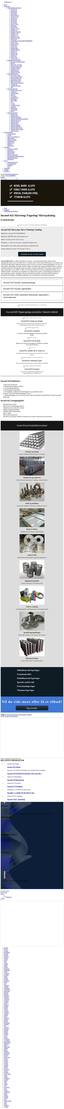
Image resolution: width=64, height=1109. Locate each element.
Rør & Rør (10, 150)
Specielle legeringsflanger (32, 632)
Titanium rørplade (15, 125)
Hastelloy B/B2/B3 (16, 32)
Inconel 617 (14, 21)
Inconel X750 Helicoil (34, 888)
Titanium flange (15, 122)
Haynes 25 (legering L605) (18, 62)
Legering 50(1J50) (15, 86)
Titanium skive (14, 116)
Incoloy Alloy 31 (15, 59)
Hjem (5, 5)
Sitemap (6, 885)
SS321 (12, 111)
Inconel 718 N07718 (6, 823)
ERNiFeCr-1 (10, 146)
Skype (2, 894)
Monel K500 (14, 27)
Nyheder (6, 170)
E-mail (2, 898)
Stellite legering (15, 71)
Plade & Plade (11, 152)
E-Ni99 (9, 135)
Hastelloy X (14, 30)
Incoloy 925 (14, 47)
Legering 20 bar (8, 888)
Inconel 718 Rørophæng (11, 716)
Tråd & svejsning (32, 607)
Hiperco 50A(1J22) (16, 81)
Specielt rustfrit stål (12, 89)
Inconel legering (5, 855)
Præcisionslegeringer (12, 74)
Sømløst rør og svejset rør (32, 477)
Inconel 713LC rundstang (16, 799)
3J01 (12, 87)
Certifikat (9, 165)
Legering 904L (15, 93)
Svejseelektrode (11, 134)
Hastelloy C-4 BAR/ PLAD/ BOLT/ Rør (20, 793)
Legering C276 (17, 888)
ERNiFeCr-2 (10, 143)
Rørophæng (10, 159)
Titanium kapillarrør (16, 117)
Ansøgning (7, 168)
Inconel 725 (14, 18)
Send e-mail (4, 892)
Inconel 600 (14, 12)
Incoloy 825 (14, 39)
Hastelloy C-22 (15, 36)
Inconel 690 (14, 23)
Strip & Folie (10, 153)
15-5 (12, 102)
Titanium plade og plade (17, 129)
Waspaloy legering (15, 68)
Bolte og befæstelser (12, 155)
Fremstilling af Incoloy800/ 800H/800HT (21, 41)
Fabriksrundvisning (12, 162)
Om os (6, 161)
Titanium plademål (15, 126)
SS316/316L (14, 110)
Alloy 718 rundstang (55, 888)
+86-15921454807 (14, 810)
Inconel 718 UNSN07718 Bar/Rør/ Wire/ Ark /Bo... (24, 773)
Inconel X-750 (14, 17)
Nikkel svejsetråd (11, 140)
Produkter (6, 210)
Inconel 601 (14, 14)
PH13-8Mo (14, 99)
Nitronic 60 (14, 92)
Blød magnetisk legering (17, 83)
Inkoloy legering (5, 858)
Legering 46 (14, 84)
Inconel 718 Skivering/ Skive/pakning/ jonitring (19, 714)
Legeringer (7, 6)
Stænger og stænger (12, 149)
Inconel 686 (14, 20)
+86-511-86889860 (10, 175)
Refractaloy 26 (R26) (16, 65)
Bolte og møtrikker (32, 503)
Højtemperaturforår (12, 158)
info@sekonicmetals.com (11, 174)
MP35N (13, 63)
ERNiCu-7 (10, 144)
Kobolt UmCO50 (15, 72)
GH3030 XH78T (15, 50)
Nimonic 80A (14, 48)
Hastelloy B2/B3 (5, 831)
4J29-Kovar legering (6, 828)
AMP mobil (7, 886)
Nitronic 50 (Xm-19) (16, 90)
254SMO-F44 (14, 98)
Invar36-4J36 (4, 826)
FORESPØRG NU (6, 869)
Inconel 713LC (15, 24)
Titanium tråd (14, 123)
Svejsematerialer (8, 132)
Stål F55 (13, 95)
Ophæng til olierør (32, 658)
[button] (32, 254)
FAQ (8, 167)
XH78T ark (25, 888)
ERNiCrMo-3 (11, 138)
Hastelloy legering (5, 857)
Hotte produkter (8, 883)
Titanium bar (14, 114)
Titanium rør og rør (16, 120)
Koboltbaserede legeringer (14, 60)
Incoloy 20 (13, 56)
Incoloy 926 (14, 42)
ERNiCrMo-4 (11, 141)
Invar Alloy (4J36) (15, 75)
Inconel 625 (14, 11)
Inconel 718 (14, 9)
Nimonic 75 (14, 51)
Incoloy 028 (14, 57)
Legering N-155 (15, 69)
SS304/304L (14, 108)
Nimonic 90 (14, 53)
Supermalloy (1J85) (16, 80)
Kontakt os (7, 171)
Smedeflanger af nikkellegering (15, 156)
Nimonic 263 (14, 54)
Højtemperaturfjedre (32, 581)
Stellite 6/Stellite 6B (6, 820)
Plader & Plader (32, 529)
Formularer (7, 147)
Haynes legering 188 (16, 66)
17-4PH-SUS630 (15, 105)
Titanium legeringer (12, 113)
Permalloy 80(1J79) (16, 78)
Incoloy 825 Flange (13, 767)
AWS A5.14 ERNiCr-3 (13, 137)
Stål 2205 (13, 107)
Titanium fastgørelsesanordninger (19, 119)
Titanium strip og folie (16, 128)
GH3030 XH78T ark (6, 825)
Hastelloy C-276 (15, 29)
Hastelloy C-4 (14, 35)
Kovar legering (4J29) (16, 77)
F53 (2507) (14, 96)
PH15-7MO (14, 101)
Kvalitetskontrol (11, 164)
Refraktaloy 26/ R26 (6, 829)
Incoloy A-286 (14, 44)
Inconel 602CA (15, 15)
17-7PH (13, 104)
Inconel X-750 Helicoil (14, 786)
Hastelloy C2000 (15, 38)
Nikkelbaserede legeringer (14, 8)
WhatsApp (9, 897)
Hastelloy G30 (14, 33)
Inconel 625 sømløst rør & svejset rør (32, 351)
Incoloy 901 (14, 45)
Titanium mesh (14, 131)
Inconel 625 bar (45, 888)
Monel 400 (13, 26)
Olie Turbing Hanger (6, 848)
